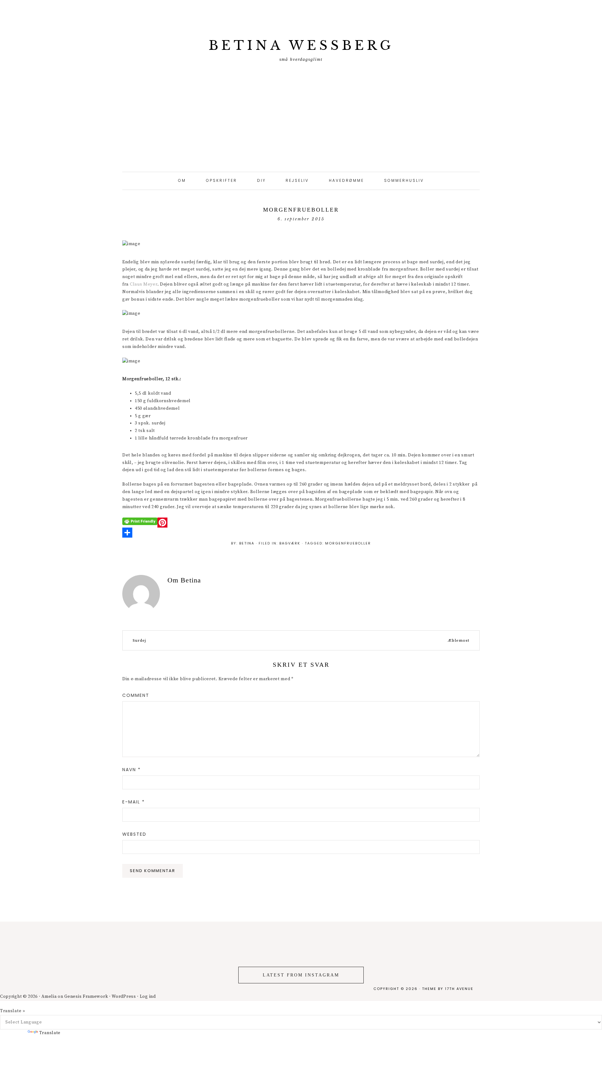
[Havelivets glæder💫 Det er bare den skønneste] (263, 955)
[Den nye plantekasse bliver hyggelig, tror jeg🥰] (37, 981)
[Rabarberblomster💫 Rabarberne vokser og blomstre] (414, 988)
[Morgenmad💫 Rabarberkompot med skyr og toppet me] (564, 955)
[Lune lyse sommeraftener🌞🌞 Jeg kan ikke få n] (188, 977)
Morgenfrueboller (348, 543)
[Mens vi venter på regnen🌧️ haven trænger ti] (338, 951)
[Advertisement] (301, 125)
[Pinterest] (301, 523)
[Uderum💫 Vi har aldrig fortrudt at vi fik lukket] (112, 973)
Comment (135, 695)
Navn (131, 769)
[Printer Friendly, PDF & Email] (139, 521)
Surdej (139, 640)
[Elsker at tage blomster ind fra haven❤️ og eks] (489, 962)
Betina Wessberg (301, 45)
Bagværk (289, 543)
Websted (134, 834)
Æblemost (458, 640)
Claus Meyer (143, 284)
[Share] (301, 533)
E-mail (133, 802)
